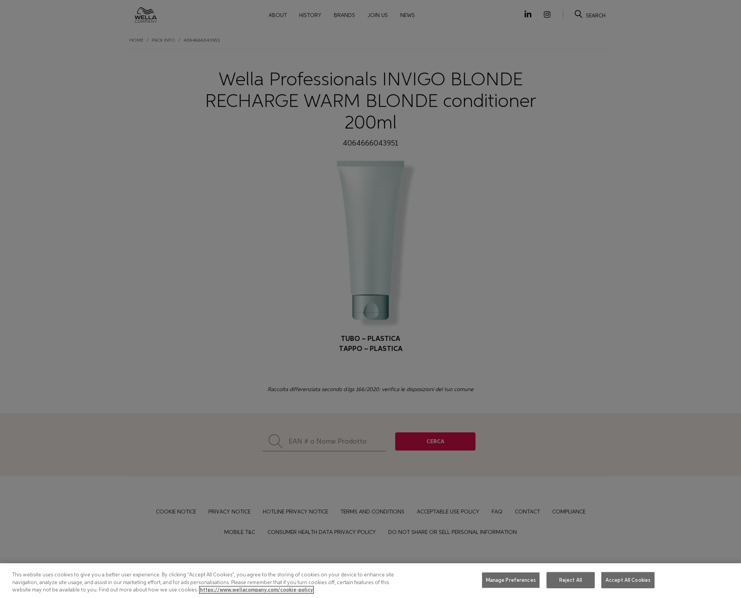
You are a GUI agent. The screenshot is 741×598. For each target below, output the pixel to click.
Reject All (570, 580)
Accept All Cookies (628, 580)
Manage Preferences (511, 580)
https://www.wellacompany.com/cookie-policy (256, 590)
